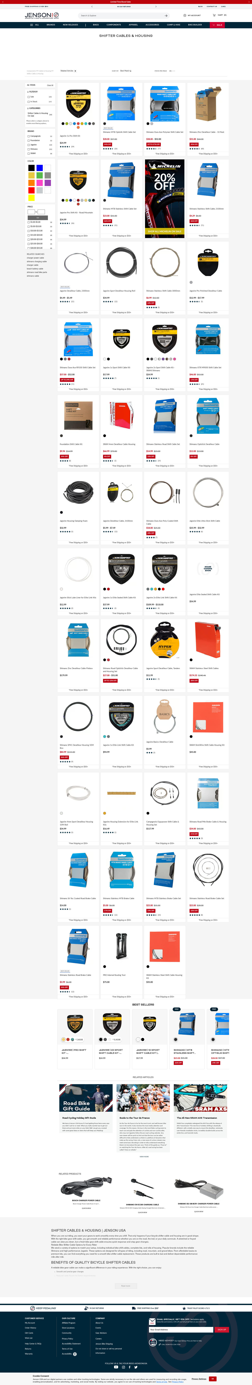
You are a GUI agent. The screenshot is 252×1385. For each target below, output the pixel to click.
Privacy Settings (199, 1379)
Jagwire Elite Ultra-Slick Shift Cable (205, 521)
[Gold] (31, 175)
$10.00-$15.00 (41, 231)
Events (98, 1328)
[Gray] (191, 123)
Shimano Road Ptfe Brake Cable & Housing (208, 822)
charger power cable (35, 257)
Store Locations (68, 1328)
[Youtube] (116, 1368)
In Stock (33, 102)
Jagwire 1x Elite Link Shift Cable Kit (118, 745)
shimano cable (33, 275)
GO (38, 218)
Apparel (133, 25)
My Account (30, 1323)
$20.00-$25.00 (41, 239)
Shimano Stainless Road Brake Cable (75, 975)
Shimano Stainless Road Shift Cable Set (163, 444)
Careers (99, 1339)
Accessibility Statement (71, 1344)
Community (66, 1333)
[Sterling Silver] (159, 359)
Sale (219, 25)
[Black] (31, 167)
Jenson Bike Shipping (104, 1344)
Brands (51, 25)
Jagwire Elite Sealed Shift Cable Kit (205, 595)
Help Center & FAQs (33, 1344)
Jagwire (41, 145)
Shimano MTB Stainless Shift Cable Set (119, 209)
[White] (48, 190)
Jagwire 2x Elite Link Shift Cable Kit (161, 598)
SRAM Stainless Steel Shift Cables (204, 668)
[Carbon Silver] (167, 359)
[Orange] (31, 182)
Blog (200, 6)
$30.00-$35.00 (41, 248)
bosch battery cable (35, 268)
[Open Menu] (70, 16)
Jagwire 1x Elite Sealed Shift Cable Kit (119, 598)
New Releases (70, 25)
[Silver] (39, 190)
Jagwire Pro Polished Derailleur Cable (206, 291)
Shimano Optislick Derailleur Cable (204, 444)
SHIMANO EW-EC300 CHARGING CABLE (142, 1204)
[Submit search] (166, 15)
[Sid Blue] (74, 123)
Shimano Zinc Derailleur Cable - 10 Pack (207, 132)
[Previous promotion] (92, 6)
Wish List (28, 1338)
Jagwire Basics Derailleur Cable (159, 742)
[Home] (42, 15)
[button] (40, 92)
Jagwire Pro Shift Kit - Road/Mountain (76, 213)
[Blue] (39, 167)
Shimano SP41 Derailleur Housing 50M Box (77, 746)
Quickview (86, 1208)
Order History (30, 1328)
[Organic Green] (66, 123)
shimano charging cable (37, 261)
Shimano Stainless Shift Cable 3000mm (163, 291)
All (37, 25)
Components (114, 25)
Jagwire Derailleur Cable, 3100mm (118, 521)
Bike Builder (195, 25)
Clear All (50, 85)
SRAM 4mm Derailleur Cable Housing (119, 444)
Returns (28, 1349)
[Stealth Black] (63, 123)
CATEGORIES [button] (34, 108)
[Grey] (48, 175)
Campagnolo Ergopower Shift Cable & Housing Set (162, 823)
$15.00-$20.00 (41, 235)
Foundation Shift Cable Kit (71, 444)
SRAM (41, 153)
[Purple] (48, 182)
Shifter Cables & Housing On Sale (40, 114)
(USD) (223, 6)
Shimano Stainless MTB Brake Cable (118, 898)
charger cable (32, 265)
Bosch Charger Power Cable (86, 1200)
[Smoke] (61, 435)
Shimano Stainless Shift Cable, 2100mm (207, 209)
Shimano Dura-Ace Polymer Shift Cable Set (164, 132)
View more (144, 1156)
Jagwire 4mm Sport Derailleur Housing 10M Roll (76, 823)
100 (173, 71)
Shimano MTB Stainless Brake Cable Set (163, 898)
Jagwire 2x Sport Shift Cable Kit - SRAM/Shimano (160, 369)
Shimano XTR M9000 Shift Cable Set (205, 368)
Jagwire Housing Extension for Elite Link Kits (120, 823)
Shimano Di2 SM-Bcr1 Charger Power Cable (198, 1203)
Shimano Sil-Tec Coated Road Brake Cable (78, 898)
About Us (99, 1323)
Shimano (41, 149)
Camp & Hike (173, 25)
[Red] (31, 190)
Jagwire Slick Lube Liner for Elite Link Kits (78, 598)
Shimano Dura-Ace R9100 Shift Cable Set (77, 368)
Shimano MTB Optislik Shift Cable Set (119, 132)
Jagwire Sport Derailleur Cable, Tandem (163, 668)
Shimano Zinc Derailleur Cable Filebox (76, 668)
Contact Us (212, 6)
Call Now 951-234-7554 (170, 1344)
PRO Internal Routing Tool (114, 975)
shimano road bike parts (37, 272)
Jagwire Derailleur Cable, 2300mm (75, 291)
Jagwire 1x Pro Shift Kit (70, 136)
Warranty (29, 1354)
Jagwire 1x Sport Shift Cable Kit (116, 368)
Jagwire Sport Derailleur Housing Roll (119, 291)
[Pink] (39, 182)
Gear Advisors (101, 1333)
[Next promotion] (156, 6)
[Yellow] (31, 197)
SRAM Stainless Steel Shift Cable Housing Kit (164, 976)
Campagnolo (41, 136)
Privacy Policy (177, 1382)
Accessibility (67, 1354)
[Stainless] (191, 200)
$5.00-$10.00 (41, 226)
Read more (125, 1286)
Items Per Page (161, 71)
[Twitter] (136, 1368)
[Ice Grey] (151, 359)
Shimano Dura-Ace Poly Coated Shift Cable (162, 522)
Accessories (152, 25)
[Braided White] (170, 359)
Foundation (41, 140)
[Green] (39, 175)
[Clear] (48, 167)
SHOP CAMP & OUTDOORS (124, 7)
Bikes (96, 25)
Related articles (67, 71)
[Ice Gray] (93, 123)
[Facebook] (130, 1368)
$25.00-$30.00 (41, 244)
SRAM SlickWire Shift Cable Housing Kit (207, 745)
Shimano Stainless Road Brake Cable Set (207, 898)
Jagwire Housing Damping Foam (73, 521)
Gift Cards (29, 1333)
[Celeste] (86, 123)
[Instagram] (124, 1368)
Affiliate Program (68, 1323)
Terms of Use (161, 1382)
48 (170, 71)
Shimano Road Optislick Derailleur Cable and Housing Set (120, 669)
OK (213, 1379)
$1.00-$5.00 (41, 222)
